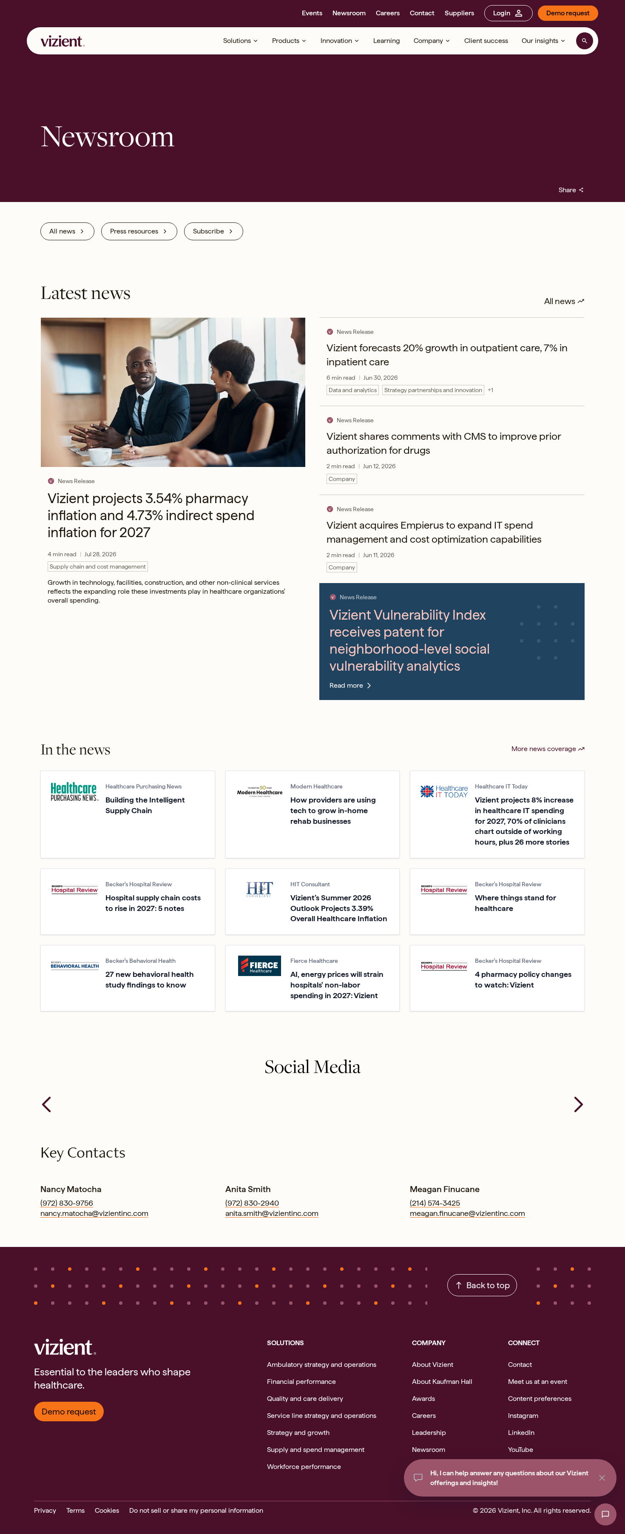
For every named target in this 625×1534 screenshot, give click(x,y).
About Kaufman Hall (442, 1381)
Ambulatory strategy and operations (321, 1364)
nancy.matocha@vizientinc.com (94, 1213)
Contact (422, 13)
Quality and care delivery (305, 1399)
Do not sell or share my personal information (196, 1510)
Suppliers (459, 13)
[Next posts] (578, 1104)
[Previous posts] (46, 1104)
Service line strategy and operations (321, 1416)
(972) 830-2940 (252, 1202)
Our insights (540, 41)
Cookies (107, 1510)
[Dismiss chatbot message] (602, 1478)
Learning (386, 41)
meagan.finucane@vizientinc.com (467, 1213)
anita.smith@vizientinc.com (271, 1213)
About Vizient (432, 1364)
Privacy (45, 1510)
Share (571, 190)
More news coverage (543, 749)
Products (285, 41)
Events (312, 13)
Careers (388, 13)
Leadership (429, 1433)
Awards (423, 1399)
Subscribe (208, 231)
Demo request (568, 13)
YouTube (520, 1450)
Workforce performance (304, 1467)
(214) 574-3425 (435, 1202)
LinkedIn (521, 1433)
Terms (75, 1510)
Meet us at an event (537, 1381)
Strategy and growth (298, 1433)
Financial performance (301, 1381)
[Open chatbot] (605, 1514)
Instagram (523, 1416)
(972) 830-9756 (66, 1202)
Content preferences (539, 1399)
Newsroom (349, 13)
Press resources (134, 231)
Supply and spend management (315, 1450)
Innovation (336, 41)
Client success (486, 41)
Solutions (237, 41)
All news (62, 231)
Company (428, 41)
